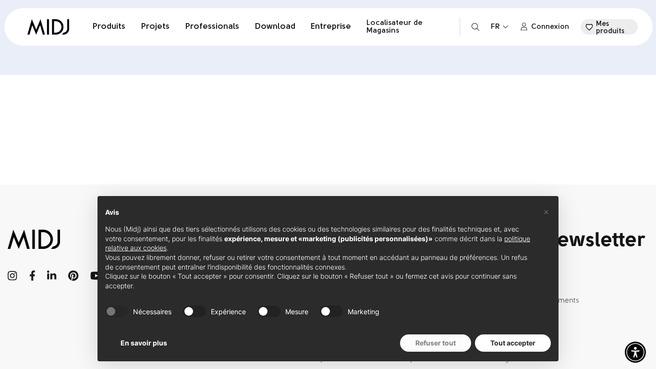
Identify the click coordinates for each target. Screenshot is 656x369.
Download (275, 27)
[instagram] (13, 276)
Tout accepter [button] (512, 343)
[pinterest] (73, 276)
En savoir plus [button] (144, 343)
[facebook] (32, 276)
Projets (155, 27)
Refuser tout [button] (435, 343)
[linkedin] (51, 276)
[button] (635, 352)
